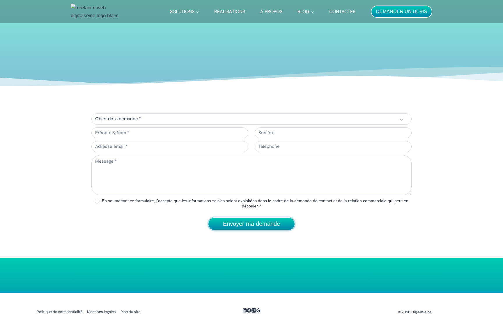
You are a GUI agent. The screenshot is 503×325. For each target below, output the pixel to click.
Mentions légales (101, 311)
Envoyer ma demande (251, 224)
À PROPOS (271, 11)
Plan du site (130, 311)
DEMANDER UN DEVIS (401, 11)
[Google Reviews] (258, 311)
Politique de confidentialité (59, 311)
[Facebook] (249, 311)
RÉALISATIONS (229, 11)
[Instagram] (254, 311)
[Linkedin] (244, 311)
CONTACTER (342, 11)
